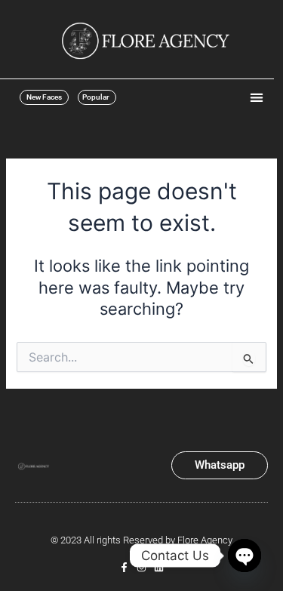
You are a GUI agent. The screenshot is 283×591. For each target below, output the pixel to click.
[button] (256, 97)
